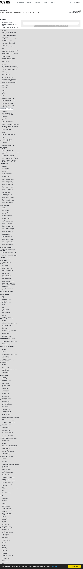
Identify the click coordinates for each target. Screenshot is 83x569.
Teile (52, 2)
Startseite (20, 2)
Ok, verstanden (74, 566)
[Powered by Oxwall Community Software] (26, 28)
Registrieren (79, 2)
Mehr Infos (54, 567)
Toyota (56, 26)
